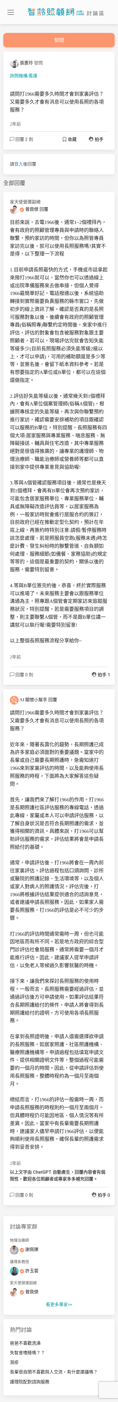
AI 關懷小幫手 (33, 699)
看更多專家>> (59, 1304)
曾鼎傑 (32, 209)
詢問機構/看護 (23, 75)
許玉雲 (31, 1270)
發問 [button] (59, 40)
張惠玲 (26, 63)
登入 (18, 164)
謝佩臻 (31, 1249)
